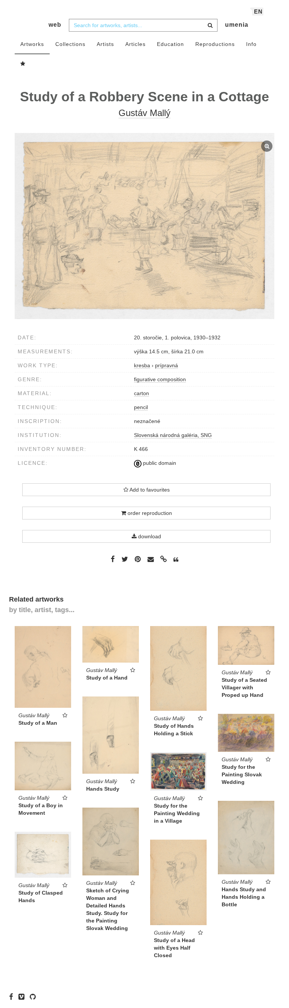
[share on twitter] (125, 559)
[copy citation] (176, 559)
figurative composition (160, 379)
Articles (135, 44)
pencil (141, 407)
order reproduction (149, 513)
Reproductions (215, 44)
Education (170, 44)
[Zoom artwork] (144, 226)
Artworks (32, 44)
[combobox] (143, 25)
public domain (158, 463)
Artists (105, 44)
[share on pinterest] (137, 559)
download (149, 536)
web (55, 24)
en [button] (258, 11)
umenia (236, 24)
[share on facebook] (112, 559)
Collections (70, 44)
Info (251, 44)
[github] (35, 997)
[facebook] (13, 997)
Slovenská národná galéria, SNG (173, 435)
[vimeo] (23, 997)
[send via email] (150, 559)
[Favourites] (23, 64)
